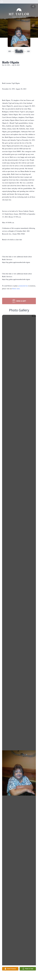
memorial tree (23, 286)
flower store (16, 288)
